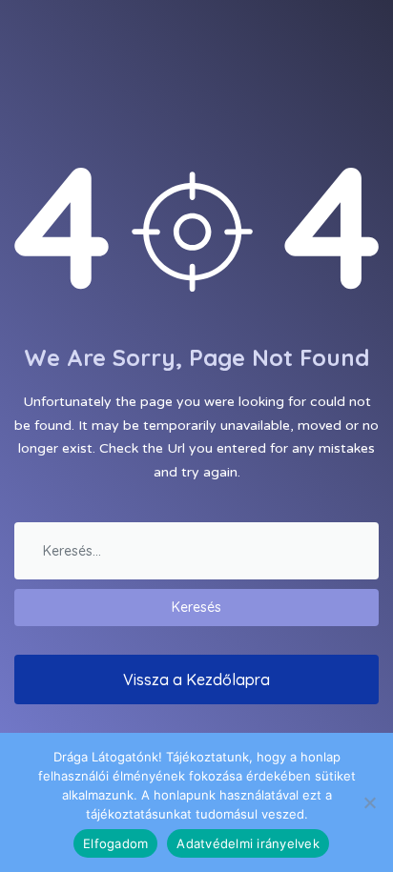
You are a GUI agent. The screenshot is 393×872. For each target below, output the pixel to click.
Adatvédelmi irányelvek (248, 843)
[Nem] (369, 802)
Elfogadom (115, 843)
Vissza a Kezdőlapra (196, 679)
